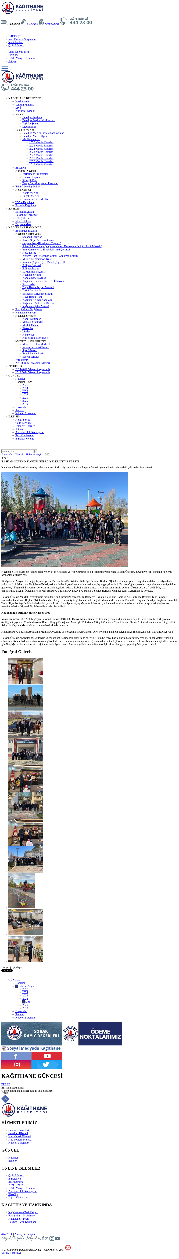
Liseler (26, 331)
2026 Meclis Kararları (41, 142)
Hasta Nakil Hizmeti (19, 1136)
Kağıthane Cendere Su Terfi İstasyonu (43, 281)
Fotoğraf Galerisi (24, 218)
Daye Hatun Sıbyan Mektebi (38, 287)
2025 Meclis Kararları (41, 145)
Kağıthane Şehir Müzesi (35, 306)
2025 (25, 384)
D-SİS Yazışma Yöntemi (21, 58)
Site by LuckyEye (11, 1252)
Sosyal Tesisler (30, 356)
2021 (25, 397)
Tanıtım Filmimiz (24, 104)
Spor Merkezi (29, 350)
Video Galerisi (23, 221)
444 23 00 (7, 1234)
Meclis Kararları (31, 139)
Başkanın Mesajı (24, 211)
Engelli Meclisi (30, 195)
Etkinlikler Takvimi (26, 230)
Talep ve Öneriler (25, 425)
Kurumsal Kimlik (25, 110)
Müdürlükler (29, 126)
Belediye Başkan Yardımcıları (38, 120)
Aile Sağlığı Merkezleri (35, 337)
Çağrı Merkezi (16, 45)
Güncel (19, 454)
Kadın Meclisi (30, 192)
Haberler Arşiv (34, 454)
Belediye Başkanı (32, 117)
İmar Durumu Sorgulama (22, 39)
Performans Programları (35, 173)
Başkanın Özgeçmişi (26, 214)
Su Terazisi (28, 284)
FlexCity (13, 54)
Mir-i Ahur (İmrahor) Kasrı (37, 258)
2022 (25, 394)
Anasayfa (6, 454)
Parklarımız (21, 359)
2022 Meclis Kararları (41, 155)
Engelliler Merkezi (32, 353)
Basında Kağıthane (25, 205)
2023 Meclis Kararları (41, 151)
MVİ (18, 107)
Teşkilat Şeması (31, 123)
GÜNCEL (14, 979)
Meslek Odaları (30, 325)
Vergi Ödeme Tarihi (19, 51)
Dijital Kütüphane (18, 1197)
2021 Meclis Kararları (41, 158)
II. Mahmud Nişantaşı (34, 271)
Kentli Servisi (22, 419)
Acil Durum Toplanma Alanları (32, 362)
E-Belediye (14, 35)
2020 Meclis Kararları (41, 161)
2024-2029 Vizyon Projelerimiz (32, 369)
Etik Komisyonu (24, 435)
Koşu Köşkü (29, 252)
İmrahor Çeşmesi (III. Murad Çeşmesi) (43, 262)
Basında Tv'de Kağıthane (22, 1221)
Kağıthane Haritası (25, 312)
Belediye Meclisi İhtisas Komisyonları (43, 132)
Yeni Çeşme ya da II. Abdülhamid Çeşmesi (46, 249)
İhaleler (19, 410)
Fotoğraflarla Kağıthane (28, 309)
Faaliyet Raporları (32, 177)
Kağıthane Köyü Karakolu (37, 299)
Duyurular (21, 407)
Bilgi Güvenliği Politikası (29, 186)
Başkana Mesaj (23, 224)
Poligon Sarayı (30, 268)
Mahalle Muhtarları (33, 321)
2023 (25, 391)
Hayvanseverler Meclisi (35, 199)
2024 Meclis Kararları (41, 148)
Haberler (20, 378)
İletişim (12, 61)
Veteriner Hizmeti (18, 1133)
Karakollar (28, 334)
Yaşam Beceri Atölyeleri (35, 347)
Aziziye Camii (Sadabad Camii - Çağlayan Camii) (50, 255)
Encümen (20, 167)
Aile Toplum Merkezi (20, 1139)
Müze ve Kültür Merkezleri (37, 344)
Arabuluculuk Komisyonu (29, 432)
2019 (25, 403)
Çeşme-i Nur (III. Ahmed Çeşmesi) (41, 243)
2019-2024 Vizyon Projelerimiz (32, 372)
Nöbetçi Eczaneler (25, 413)
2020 (25, 400)
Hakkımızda (22, 101)
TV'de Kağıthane (24, 202)
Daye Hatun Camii (32, 296)
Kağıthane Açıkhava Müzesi (38, 303)
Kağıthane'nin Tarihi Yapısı (23, 1212)
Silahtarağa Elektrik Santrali (37, 293)
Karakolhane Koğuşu (34, 277)
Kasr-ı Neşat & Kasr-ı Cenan (38, 240)
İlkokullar (27, 328)
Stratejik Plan (29, 180)
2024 (25, 388)
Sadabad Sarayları (32, 236)
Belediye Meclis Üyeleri (35, 136)
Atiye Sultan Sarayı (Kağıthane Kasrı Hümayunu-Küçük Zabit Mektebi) (62, 246)
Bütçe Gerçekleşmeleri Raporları (40, 183)
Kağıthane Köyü (31, 274)
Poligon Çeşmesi (31, 265)
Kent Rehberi (15, 42)
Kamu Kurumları (31, 318)
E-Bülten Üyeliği (24, 438)
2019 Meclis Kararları (41, 164)
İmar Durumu (15, 1181)
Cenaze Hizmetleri (18, 1130)
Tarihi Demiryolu (31, 290)
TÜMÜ (5, 1084)
